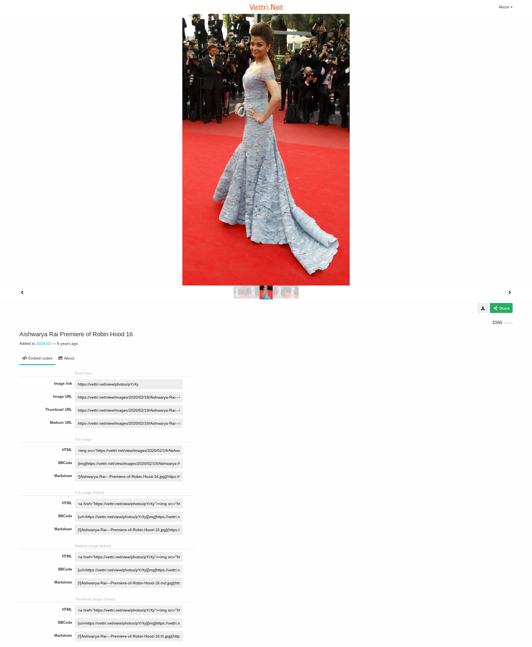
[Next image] (509, 292)
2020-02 (43, 343)
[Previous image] (22, 292)
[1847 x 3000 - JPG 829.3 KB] (482, 308)
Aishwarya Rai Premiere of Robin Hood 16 (76, 334)
